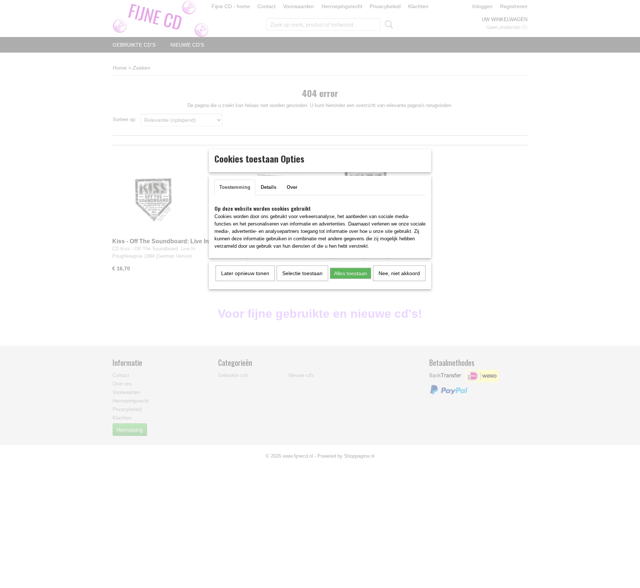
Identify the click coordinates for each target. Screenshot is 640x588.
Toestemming (234, 187)
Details (268, 187)
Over (292, 187)
